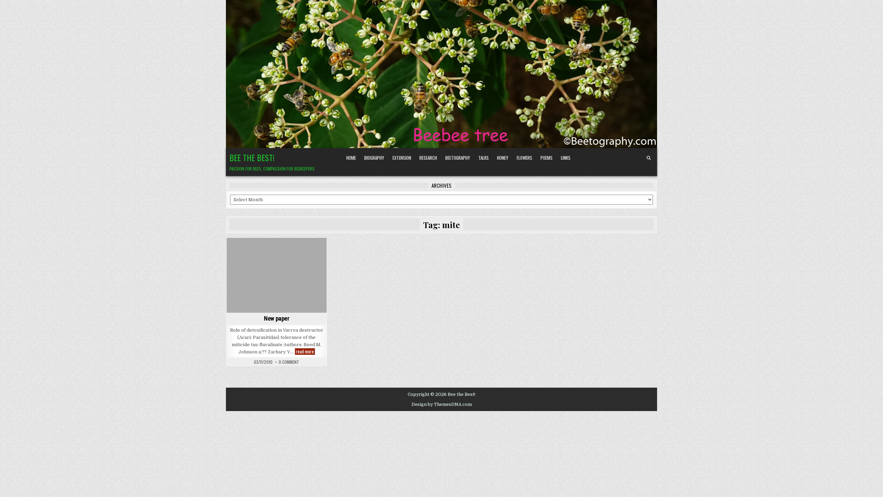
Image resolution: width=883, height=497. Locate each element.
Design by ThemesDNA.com (441, 404)
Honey (502, 157)
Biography (374, 157)
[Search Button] (648, 158)
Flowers (524, 157)
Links (566, 157)
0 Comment (289, 362)
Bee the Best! (252, 157)
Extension (402, 157)
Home (351, 157)
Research (428, 157)
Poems (546, 157)
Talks (483, 157)
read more (305, 351)
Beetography (457, 157)
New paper (276, 318)
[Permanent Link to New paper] (277, 275)
